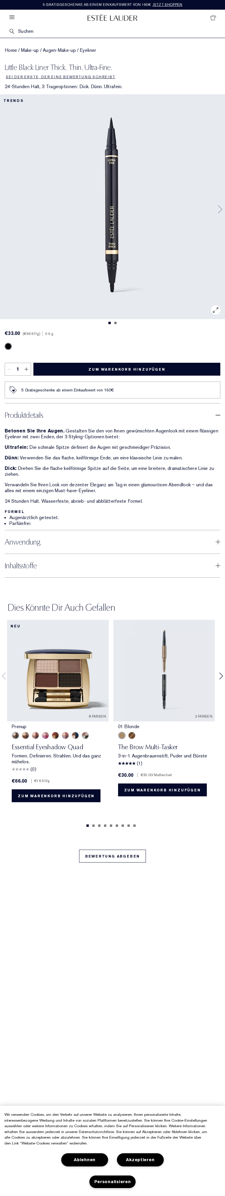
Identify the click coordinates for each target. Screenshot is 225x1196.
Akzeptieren (140, 1160)
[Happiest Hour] (45, 735)
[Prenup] (15, 735)
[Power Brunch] (65, 735)
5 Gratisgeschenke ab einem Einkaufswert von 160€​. (113, 4)
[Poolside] (75, 735)
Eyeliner (88, 50)
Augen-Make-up (59, 50)
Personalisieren (112, 1182)
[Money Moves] (85, 735)
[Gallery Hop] (25, 735)
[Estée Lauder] (112, 17)
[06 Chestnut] (132, 735)
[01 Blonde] (122, 735)
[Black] (8, 346)
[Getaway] (55, 735)
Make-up (30, 50)
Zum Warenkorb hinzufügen (126, 369)
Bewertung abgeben (112, 856)
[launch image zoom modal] (215, 310)
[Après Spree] (35, 735)
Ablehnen (85, 1160)
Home (11, 50)
